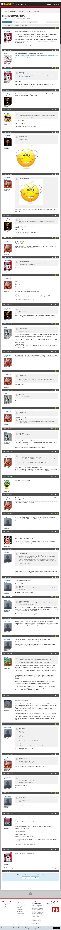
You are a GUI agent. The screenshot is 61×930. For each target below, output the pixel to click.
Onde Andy (7, 621)
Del (36, 22)
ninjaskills (6, 817)
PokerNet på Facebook (53, 904)
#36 (52, 849)
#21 (52, 494)
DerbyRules (7, 600)
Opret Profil (56, 4)
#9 (52, 238)
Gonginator (7, 31)
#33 (52, 773)
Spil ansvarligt (26, 1)
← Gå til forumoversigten (8, 868)
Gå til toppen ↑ (55, 868)
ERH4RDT (6, 113)
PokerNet (8, 4)
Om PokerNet (20, 911)
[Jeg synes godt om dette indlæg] (55, 28)
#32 (52, 754)
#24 (52, 549)
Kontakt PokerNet (21, 904)
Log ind (49, 4)
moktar (5, 699)
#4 (52, 90)
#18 (52, 429)
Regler (28, 11)
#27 (52, 618)
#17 (52, 408)
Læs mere (49, 928)
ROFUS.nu (37, 1)
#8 (52, 215)
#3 (52, 68)
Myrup (5, 517)
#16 (52, 390)
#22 (52, 513)
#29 (52, 653)
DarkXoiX (6, 327)
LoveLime (6, 480)
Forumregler (20, 909)
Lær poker (24, 4)
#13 (52, 324)
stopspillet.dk (32, 1)
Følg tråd (16, 22)
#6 (52, 132)
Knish (5, 53)
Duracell (6, 535)
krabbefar (6, 552)
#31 (52, 724)
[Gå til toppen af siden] (30, 894)
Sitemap (4, 906)
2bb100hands (7, 727)
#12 (52, 304)
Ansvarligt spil (20, 913)
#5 (52, 109)
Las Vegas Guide (6, 904)
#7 (52, 174)
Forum (17, 4)
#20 (52, 476)
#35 (52, 813)
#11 (52, 275)
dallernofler (7, 639)
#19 (52, 451)
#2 (52, 50)
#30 (52, 695)
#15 (52, 371)
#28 (52, 636)
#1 (52, 28)
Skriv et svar (7, 22)
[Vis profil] (8, 36)
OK (57, 928)
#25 (52, 577)
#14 (52, 351)
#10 (52, 257)
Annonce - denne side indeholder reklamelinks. (15, 25)
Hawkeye (6, 657)
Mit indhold (36, 11)
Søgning (21, 11)
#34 (52, 793)
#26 (52, 597)
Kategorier (13, 11)
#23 (52, 531)
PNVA (13, 18)
